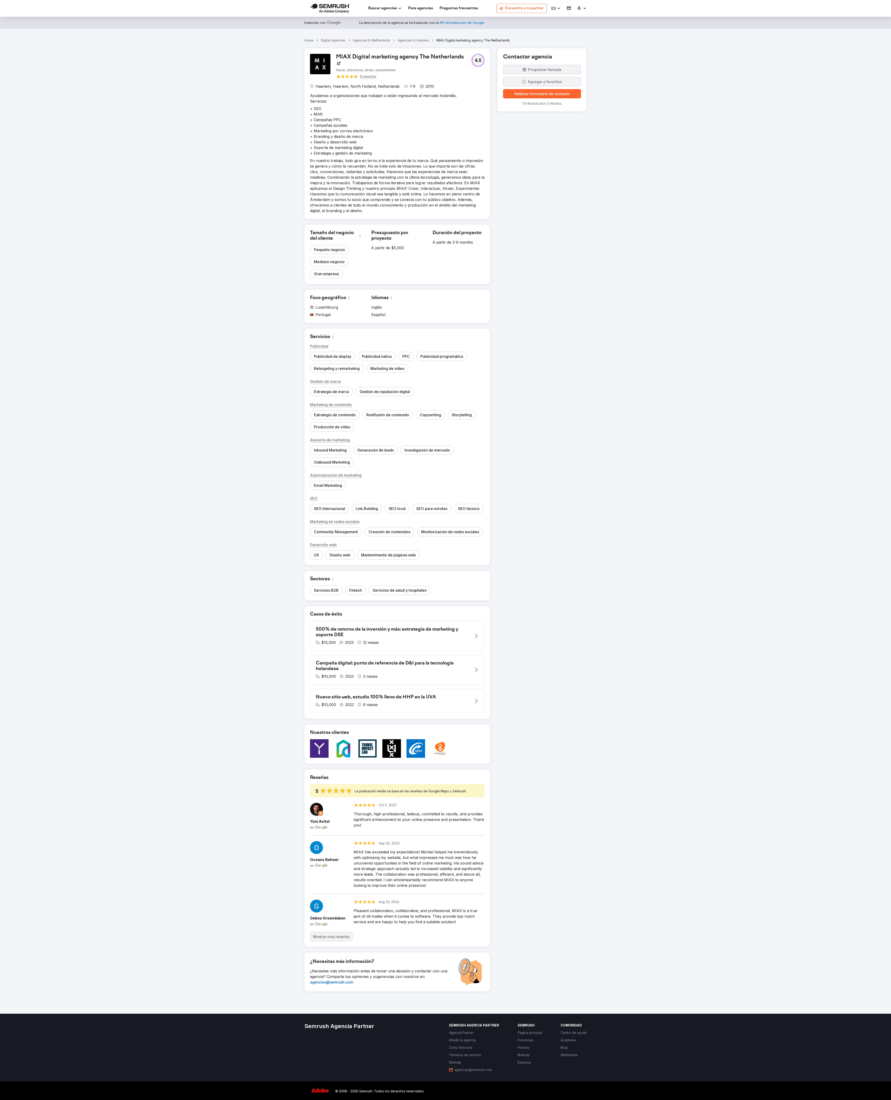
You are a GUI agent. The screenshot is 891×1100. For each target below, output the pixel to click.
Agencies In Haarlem (413, 40)
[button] (556, 8)
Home (308, 40)
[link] (420, 8)
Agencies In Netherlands (371, 40)
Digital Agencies (333, 40)
